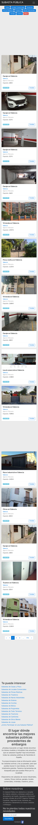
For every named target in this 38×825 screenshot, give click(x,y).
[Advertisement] (19, 34)
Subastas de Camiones (9, 717)
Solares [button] (19, 13)
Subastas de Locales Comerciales (13, 689)
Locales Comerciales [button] (17, 7)
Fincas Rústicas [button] (8, 10)
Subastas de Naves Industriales (12, 698)
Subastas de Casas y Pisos (11, 687)
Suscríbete (8, 819)
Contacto (17, 822)
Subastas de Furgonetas (10, 708)
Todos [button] (7, 7)
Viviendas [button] (30, 7)
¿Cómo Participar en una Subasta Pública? (17, 725)
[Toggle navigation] (33, 3)
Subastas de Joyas (8, 722)
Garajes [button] (12, 13)
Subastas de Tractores (9, 714)
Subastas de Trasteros (9, 695)
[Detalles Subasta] (19, 64)
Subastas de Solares (8, 700)
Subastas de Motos (8, 706)
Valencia (5, 78)
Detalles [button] (32, 88)
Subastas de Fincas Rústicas (11, 692)
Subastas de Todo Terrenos (11, 711)
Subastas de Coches (9, 703)
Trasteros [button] (18, 10)
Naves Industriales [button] (29, 10)
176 (27, 638)
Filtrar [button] (26, 13)
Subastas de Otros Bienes (10, 719)
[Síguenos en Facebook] (22, 822)
